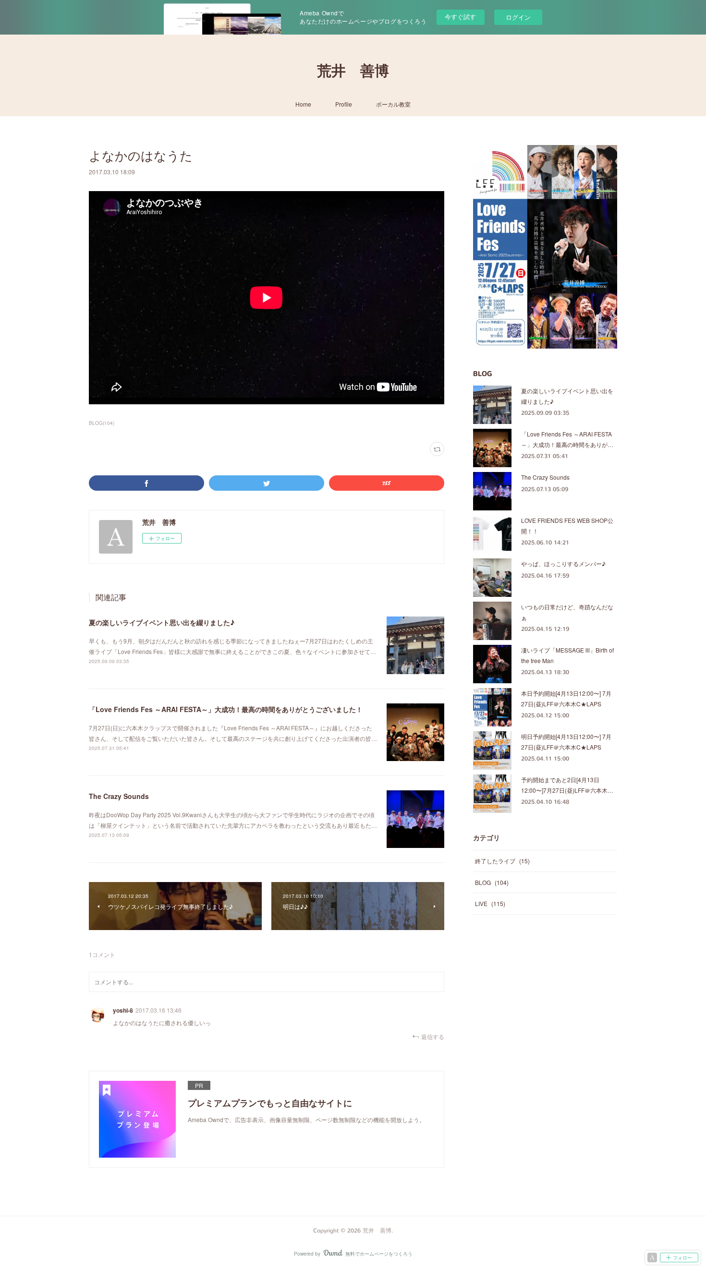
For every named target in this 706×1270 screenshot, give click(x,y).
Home (303, 104)
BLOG (492, 882)
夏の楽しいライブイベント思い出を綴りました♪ (161, 622)
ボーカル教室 (393, 104)
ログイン (518, 17)
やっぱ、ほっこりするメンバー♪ (563, 563)
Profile (343, 104)
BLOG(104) (101, 423)
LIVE (490, 903)
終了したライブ (502, 861)
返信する (432, 1036)
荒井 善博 (353, 71)
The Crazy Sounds (119, 796)
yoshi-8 (123, 1010)
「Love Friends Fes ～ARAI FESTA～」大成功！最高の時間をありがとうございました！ (226, 709)
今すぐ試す (460, 16)
